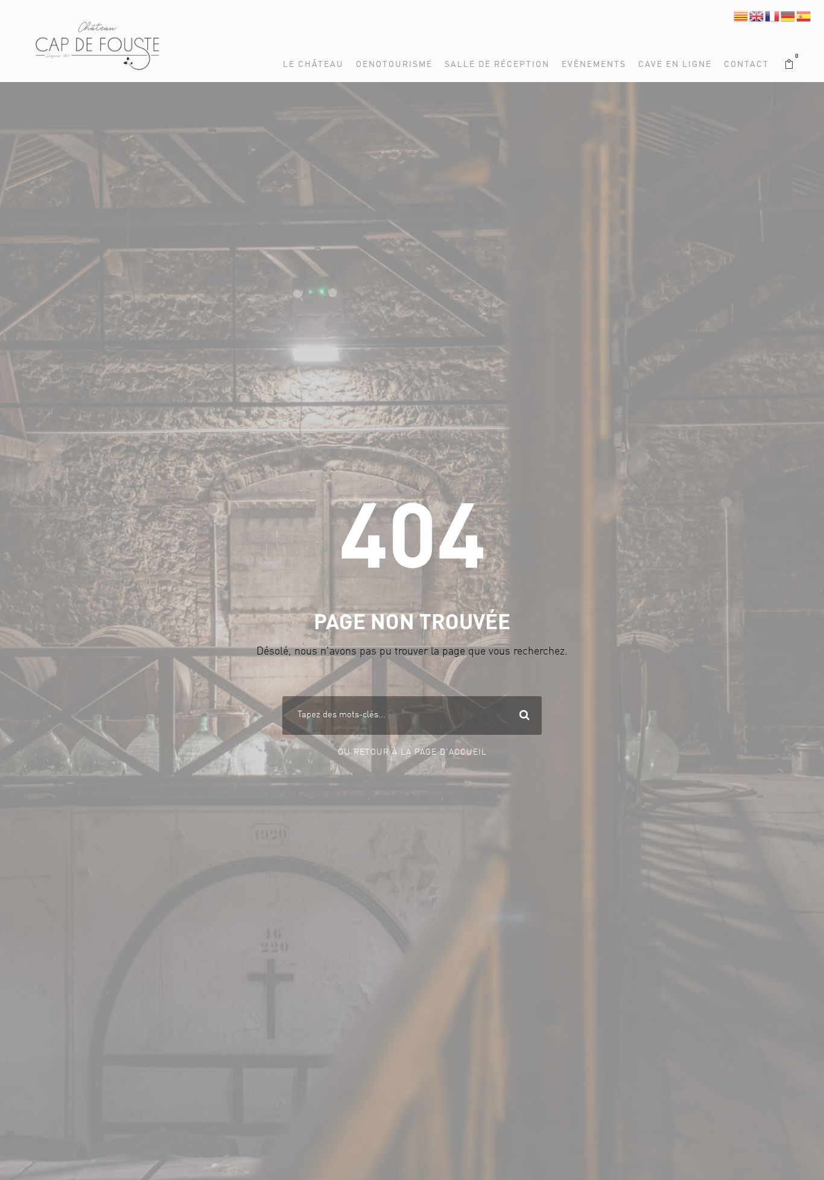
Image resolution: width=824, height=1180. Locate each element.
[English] (757, 16)
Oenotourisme (394, 64)
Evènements (594, 64)
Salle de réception (497, 64)
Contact (746, 64)
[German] (788, 16)
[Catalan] (741, 16)
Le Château (313, 64)
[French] (773, 16)
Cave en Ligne (675, 64)
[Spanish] (804, 16)
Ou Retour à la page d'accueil (412, 752)
